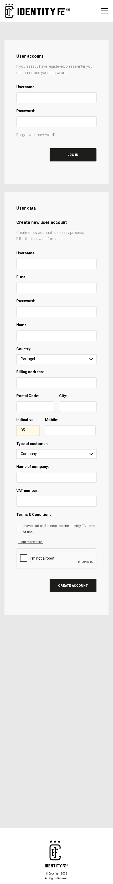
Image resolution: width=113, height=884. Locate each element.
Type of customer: (32, 444)
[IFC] (37, 11)
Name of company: (32, 467)
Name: (22, 325)
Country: (23, 349)
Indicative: (25, 420)
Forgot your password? (35, 135)
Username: (25, 87)
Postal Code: (27, 396)
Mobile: (51, 420)
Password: (25, 111)
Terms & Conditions (34, 514)
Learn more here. (30, 542)
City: (63, 396)
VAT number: (27, 490)
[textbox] (56, 97)
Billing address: (30, 372)
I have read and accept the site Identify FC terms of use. (59, 529)
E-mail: (22, 277)
